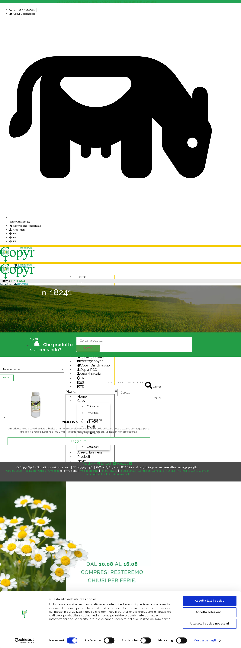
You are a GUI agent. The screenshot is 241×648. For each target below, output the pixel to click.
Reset (7, 377)
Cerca (88, 348)
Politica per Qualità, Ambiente (41, 470)
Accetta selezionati (209, 612)
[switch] (109, 640)
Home (81, 277)
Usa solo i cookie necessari (209, 623)
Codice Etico (14, 470)
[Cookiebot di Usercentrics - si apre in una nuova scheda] (24, 640)
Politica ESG (104, 474)
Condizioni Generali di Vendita (156, 470)
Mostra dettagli (205, 640)
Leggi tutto (78, 441)
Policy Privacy (109, 470)
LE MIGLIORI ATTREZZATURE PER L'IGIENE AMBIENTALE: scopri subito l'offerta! (107, 1)
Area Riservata (121, 474)
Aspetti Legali (128, 470)
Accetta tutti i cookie (209, 600)
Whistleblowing (88, 470)
